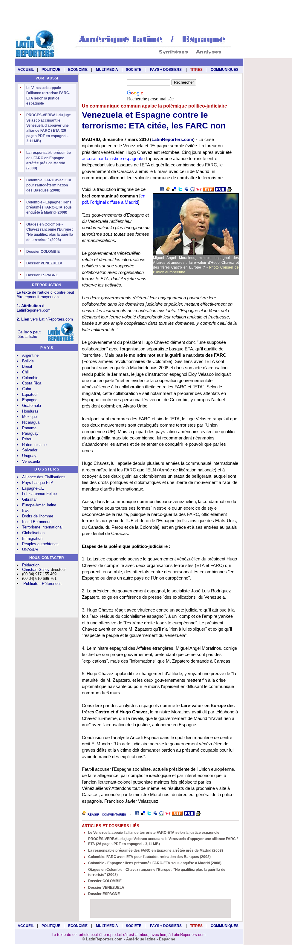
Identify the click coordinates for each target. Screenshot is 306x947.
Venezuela (31, 461)
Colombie (30, 378)
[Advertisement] (153, 15)
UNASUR (30, 549)
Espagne (29, 400)
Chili (26, 372)
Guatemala (31, 405)
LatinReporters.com (172, 139)
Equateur (30, 394)
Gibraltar (29, 499)
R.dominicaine (34, 444)
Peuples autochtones (40, 544)
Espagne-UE (33, 488)
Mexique (29, 416)
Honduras (30, 411)
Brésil (27, 366)
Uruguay (29, 455)
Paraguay (30, 433)
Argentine (30, 355)
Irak (25, 510)
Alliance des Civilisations (43, 477)
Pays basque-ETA (37, 482)
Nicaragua (30, 422)
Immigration (32, 538)
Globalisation (33, 533)
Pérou (27, 439)
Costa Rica (31, 383)
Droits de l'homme (37, 516)
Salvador (29, 450)
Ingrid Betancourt (37, 522)
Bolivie (28, 361)
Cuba (26, 389)
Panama (29, 428)
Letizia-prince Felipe (39, 493)
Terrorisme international (42, 527)
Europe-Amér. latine (39, 505)
